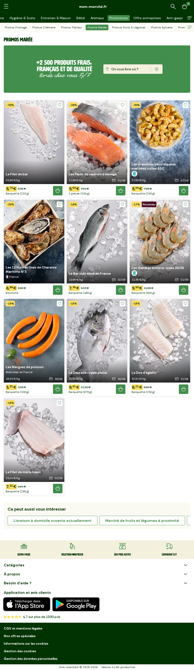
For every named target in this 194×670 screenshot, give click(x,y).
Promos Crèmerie (43, 27)
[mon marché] (97, 6)
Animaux (97, 18)
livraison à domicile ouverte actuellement (52, 520)
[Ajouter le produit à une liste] (59, 105)
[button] (189, 18)
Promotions (119, 18)
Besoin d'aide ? (17, 583)
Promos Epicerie (161, 27)
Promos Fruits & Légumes (129, 27)
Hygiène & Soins (22, 18)
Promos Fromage (16, 27)
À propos (12, 574)
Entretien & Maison (56, 18)
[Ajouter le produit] (57, 190)
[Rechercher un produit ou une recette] (173, 6)
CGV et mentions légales (23, 628)
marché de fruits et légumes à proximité (142, 520)
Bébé (80, 18)
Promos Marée (97, 27)
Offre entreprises (147, 18)
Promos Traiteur (71, 27)
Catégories (14, 565)
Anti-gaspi (175, 18)
